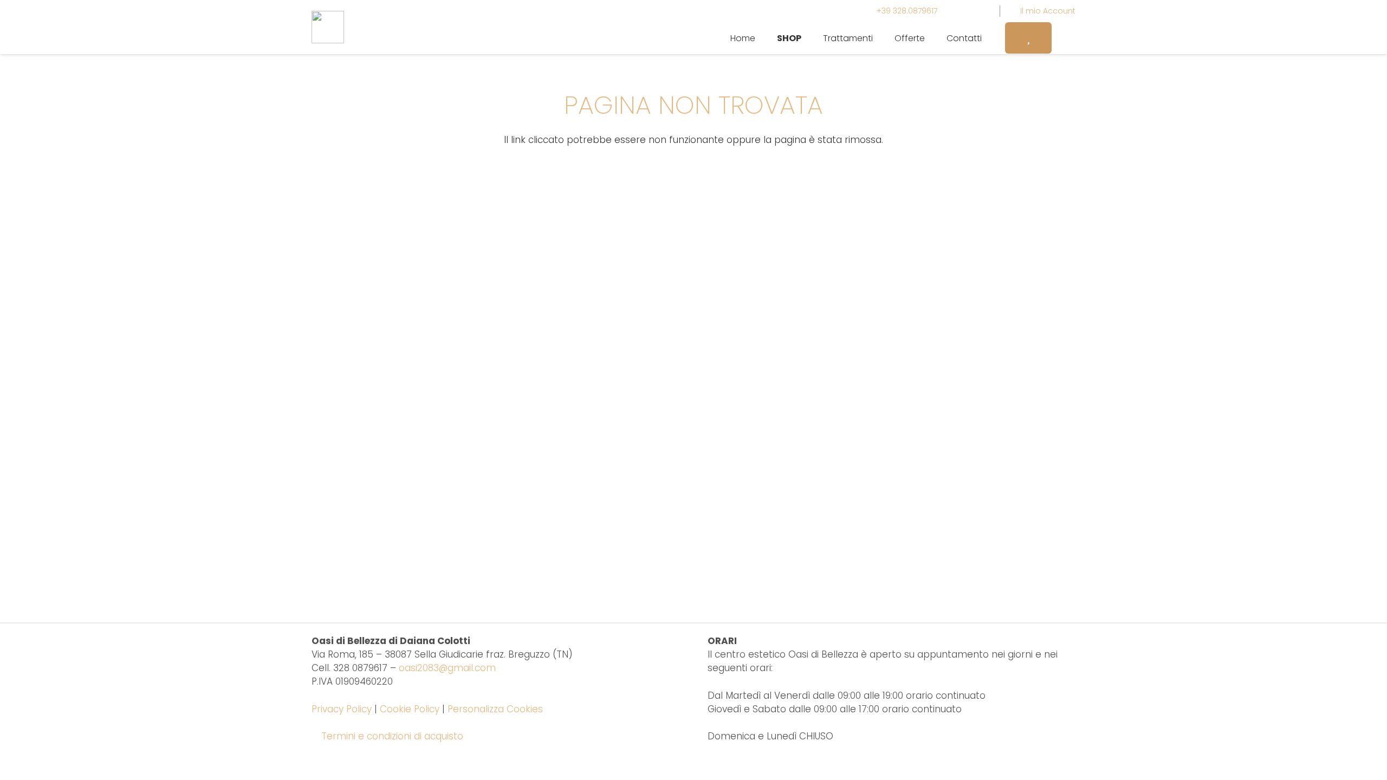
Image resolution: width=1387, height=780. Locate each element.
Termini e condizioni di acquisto (392, 736)
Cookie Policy (409, 709)
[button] (809, 37)
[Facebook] (979, 11)
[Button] (1028, 37)
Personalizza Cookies (495, 709)
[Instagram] (959, 11)
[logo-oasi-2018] (328, 27)
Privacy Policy (342, 709)
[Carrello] (1063, 38)
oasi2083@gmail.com (447, 667)
